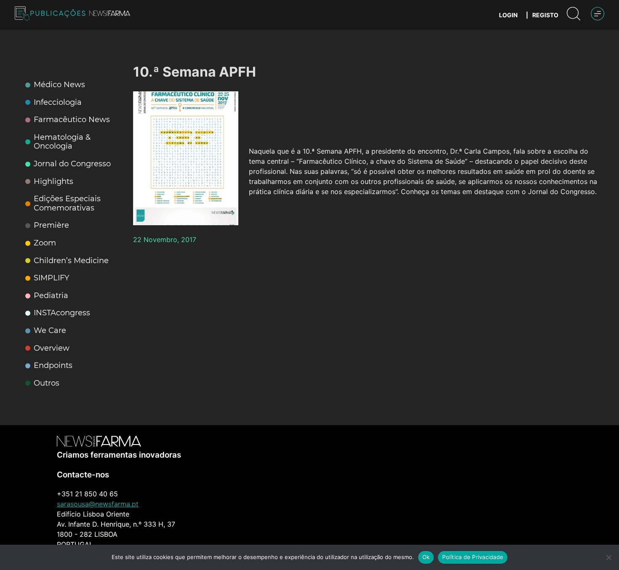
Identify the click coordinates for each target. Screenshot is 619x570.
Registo (545, 15)
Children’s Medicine (71, 260)
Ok (426, 557)
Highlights (53, 181)
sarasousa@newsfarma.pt (98, 504)
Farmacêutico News (72, 119)
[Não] (608, 557)
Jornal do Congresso (72, 164)
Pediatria (51, 295)
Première (51, 225)
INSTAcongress (62, 313)
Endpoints (53, 365)
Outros (46, 383)
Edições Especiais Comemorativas (67, 203)
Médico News (59, 84)
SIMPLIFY (51, 278)
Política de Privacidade (472, 557)
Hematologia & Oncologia (62, 142)
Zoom (45, 243)
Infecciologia (58, 102)
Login (508, 15)
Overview (51, 348)
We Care (50, 330)
